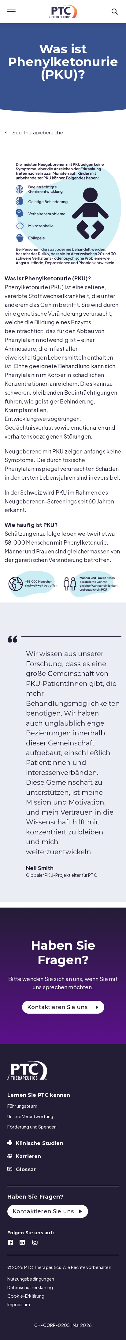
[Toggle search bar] (114, 11)
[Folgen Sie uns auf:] (10, 1242)
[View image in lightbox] (65, 213)
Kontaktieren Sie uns (57, 1007)
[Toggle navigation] (11, 11)
